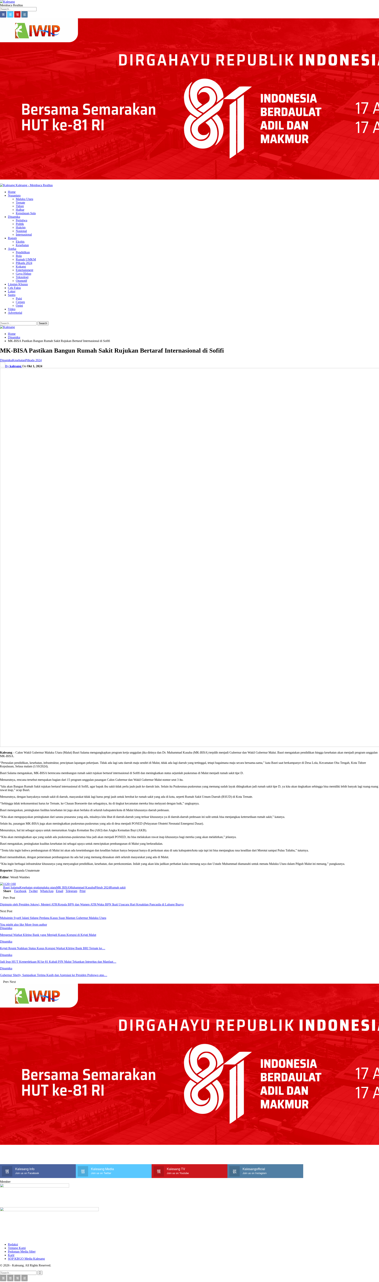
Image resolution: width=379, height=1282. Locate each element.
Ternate (20, 202)
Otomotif (21, 280)
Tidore (20, 206)
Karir (11, 1255)
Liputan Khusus (18, 284)
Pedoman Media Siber (22, 1251)
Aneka (12, 248)
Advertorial (15, 312)
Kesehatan (22, 245)
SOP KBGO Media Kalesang (26, 1258)
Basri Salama (11, 887)
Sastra (11, 295)
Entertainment (24, 270)
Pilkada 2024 (24, 263)
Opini (19, 305)
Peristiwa (21, 220)
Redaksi (13, 1244)
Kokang (21, 266)
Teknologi (22, 277)
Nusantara (14, 195)
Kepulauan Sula (26, 213)
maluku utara (48, 887)
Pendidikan (23, 252)
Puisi (19, 298)
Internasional (24, 234)
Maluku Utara (24, 199)
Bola (19, 256)
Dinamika (14, 216)
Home (12, 192)
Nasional (21, 231)
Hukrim (20, 227)
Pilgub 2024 (102, 887)
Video (11, 309)
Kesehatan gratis (30, 887)
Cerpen (20, 302)
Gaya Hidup (23, 273)
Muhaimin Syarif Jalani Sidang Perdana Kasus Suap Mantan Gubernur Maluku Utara (53, 918)
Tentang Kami (17, 1248)
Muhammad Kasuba (82, 887)
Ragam (12, 238)
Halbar (20, 209)
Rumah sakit (118, 887)
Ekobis (20, 241)
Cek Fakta (14, 287)
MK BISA (62, 887)
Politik (20, 224)
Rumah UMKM (26, 259)
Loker (11, 291)
